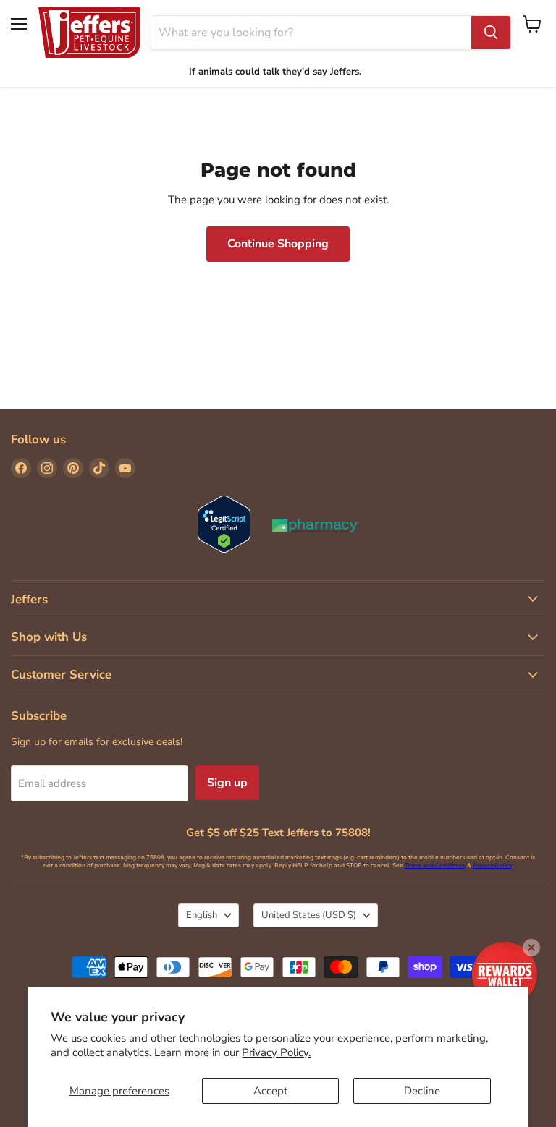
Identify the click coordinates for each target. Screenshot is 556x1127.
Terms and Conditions (435, 865)
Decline (422, 1091)
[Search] (490, 32)
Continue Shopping (278, 244)
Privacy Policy (492, 865)
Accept (270, 1091)
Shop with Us (49, 637)
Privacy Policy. (276, 1052)
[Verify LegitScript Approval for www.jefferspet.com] (224, 526)
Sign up (227, 783)
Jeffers (29, 599)
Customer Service (61, 674)
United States (308, 915)
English (201, 915)
